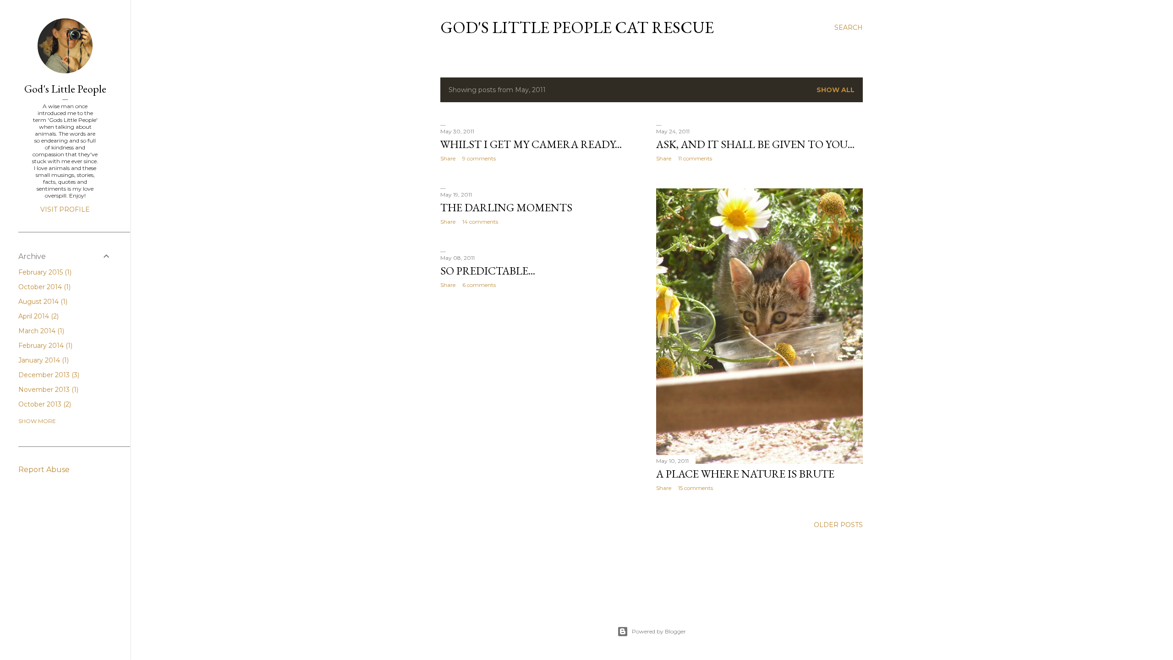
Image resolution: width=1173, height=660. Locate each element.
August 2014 (42, 301)
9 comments (479, 158)
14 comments (480, 221)
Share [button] (447, 158)
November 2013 (47, 389)
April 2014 (37, 316)
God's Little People (65, 89)
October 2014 (43, 287)
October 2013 (43, 404)
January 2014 (42, 360)
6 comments (479, 284)
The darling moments (506, 207)
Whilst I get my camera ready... (531, 144)
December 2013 (47, 375)
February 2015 (44, 272)
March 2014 (40, 331)
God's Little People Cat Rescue (577, 27)
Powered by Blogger (659, 631)
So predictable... (487, 271)
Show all (836, 90)
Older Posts (838, 525)
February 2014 (44, 345)
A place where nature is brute (745, 474)
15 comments (695, 487)
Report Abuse (44, 469)
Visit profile (65, 209)
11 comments (695, 158)
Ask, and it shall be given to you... (755, 144)
